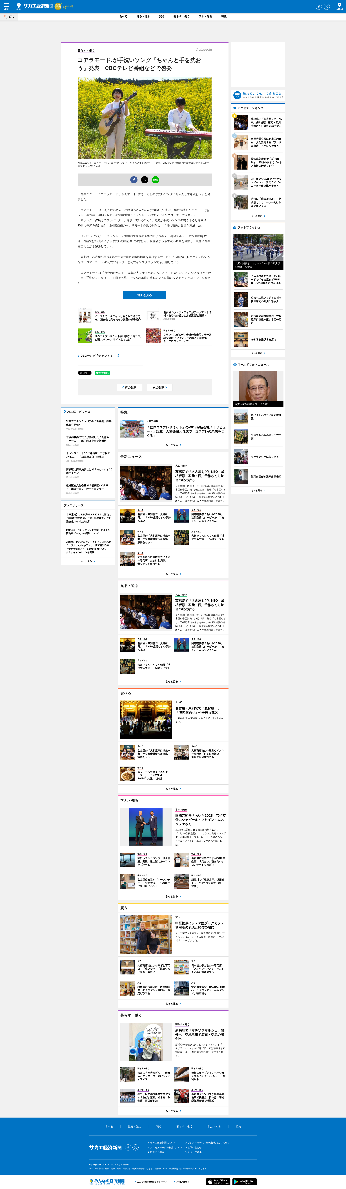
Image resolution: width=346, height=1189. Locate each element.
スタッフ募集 (195, 1152)
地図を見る (144, 295)
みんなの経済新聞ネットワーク (107, 1182)
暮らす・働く (182, 16)
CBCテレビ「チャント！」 (98, 355)
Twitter (327, 7)
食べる (123, 16)
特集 (224, 16)
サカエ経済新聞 (34, 6)
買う (162, 16)
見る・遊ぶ (143, 16)
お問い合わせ (195, 1147)
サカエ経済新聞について (163, 1142)
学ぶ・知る (205, 16)
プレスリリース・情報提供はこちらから (209, 1142)
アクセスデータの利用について (166, 1147)
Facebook (319, 7)
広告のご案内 (157, 1152)
